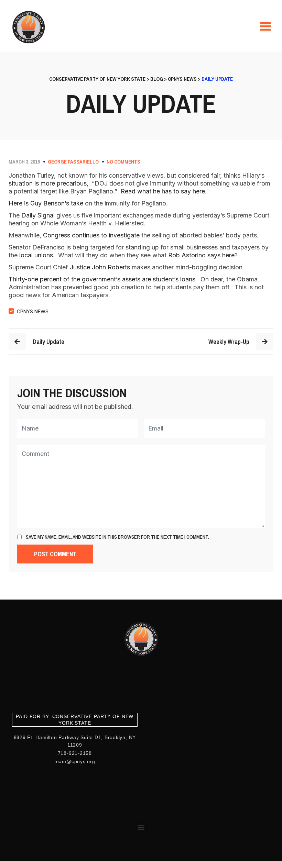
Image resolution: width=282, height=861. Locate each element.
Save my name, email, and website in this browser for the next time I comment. (117, 537)
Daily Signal (38, 215)
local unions (36, 255)
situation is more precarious (48, 183)
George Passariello (73, 161)
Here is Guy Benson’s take (46, 203)
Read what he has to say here (162, 191)
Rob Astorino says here (201, 255)
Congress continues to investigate (91, 235)
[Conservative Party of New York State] (29, 27)
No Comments (123, 161)
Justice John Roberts (100, 267)
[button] (141, 827)
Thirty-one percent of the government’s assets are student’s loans (102, 279)
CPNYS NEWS (32, 311)
